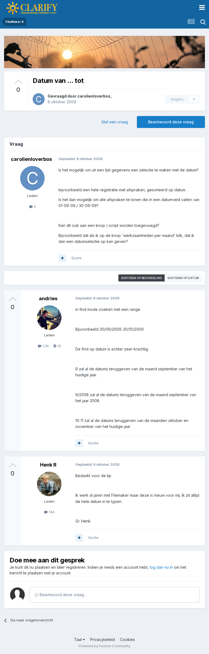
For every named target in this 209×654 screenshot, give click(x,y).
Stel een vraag (115, 122)
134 (51, 512)
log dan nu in (161, 567)
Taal (78, 639)
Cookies (127, 639)
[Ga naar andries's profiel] (49, 317)
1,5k (45, 346)
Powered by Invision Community (104, 646)
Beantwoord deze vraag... (62, 594)
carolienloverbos (93, 96)
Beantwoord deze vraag (171, 122)
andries (48, 298)
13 (58, 346)
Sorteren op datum (183, 278)
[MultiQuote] (62, 258)
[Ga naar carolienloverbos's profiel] (39, 99)
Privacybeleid (102, 639)
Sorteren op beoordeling (141, 278)
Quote (76, 258)
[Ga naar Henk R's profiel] (49, 484)
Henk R (48, 465)
